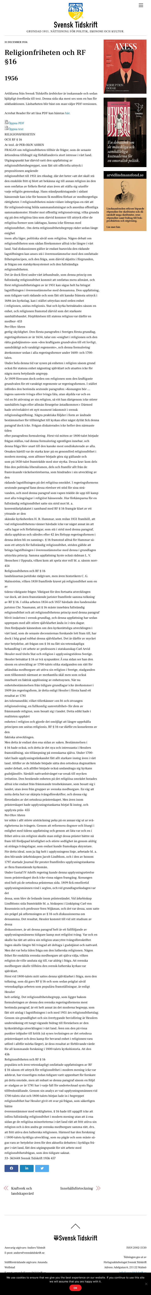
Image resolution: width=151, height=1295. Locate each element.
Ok (76, 1287)
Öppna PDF (16, 123)
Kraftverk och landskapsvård (22, 1191)
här (67, 113)
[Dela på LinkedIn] (26, 1168)
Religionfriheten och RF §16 (45, 57)
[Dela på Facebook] (11, 1168)
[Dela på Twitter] (42, 1168)
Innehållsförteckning (76, 1188)
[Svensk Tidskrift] (75, 26)
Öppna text (15, 129)
